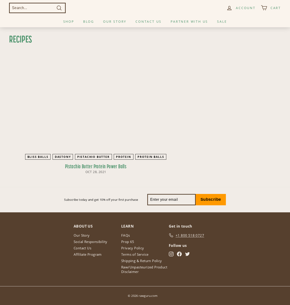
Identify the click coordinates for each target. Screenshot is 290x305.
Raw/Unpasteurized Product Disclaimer (144, 269)
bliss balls (37, 157)
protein (123, 157)
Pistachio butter (93, 157)
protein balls (151, 157)
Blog (88, 21)
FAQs (125, 235)
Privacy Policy (132, 248)
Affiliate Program (88, 254)
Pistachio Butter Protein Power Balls (95, 167)
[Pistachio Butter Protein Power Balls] (95, 103)
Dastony (63, 157)
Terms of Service (134, 254)
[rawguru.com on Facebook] (179, 253)
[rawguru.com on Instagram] (171, 253)
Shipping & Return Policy (141, 260)
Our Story (114, 21)
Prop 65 (127, 241)
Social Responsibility (90, 241)
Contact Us (148, 21)
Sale (222, 21)
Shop (68, 21)
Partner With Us (189, 21)
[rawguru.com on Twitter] (187, 253)
